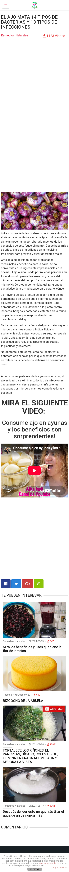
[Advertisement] (34, 77)
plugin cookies (59, 867)
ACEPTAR (34, 869)
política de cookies (48, 863)
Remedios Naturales (14, 35)
